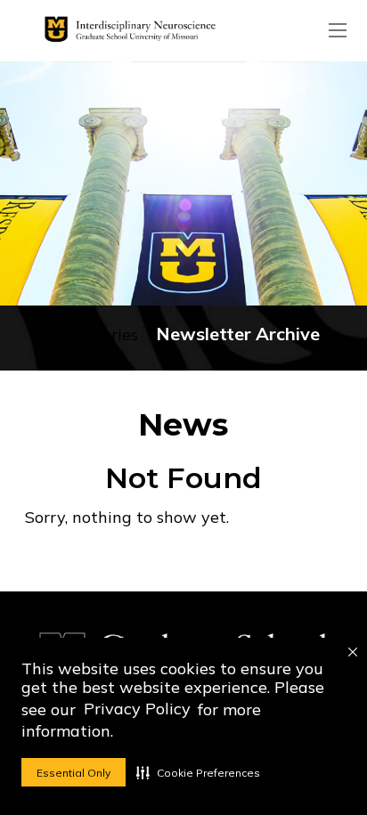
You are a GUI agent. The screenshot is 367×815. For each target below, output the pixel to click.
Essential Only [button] (73, 772)
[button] (198, 772)
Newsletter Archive (238, 333)
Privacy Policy (137, 708)
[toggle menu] (337, 30)
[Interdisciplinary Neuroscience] (126, 31)
